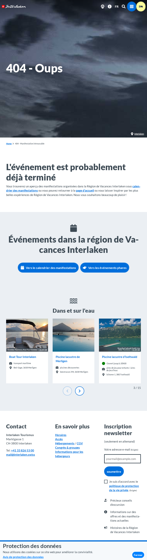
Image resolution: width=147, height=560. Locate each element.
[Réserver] (140, 6)
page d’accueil (85, 190)
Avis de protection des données (23, 557)
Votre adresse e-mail (121, 449)
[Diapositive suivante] (79, 391)
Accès (59, 439)
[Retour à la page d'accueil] (14, 6)
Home (9, 143)
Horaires (60, 435)
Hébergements (64, 443)
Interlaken (139, 134)
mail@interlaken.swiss (20, 454)
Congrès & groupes (67, 447)
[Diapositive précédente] (67, 391)
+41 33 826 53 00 (22, 450)
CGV (80, 443)
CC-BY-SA (43, 350)
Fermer (138, 555)
